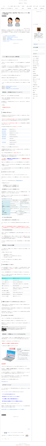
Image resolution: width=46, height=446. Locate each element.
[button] (44, 24)
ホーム (20, 443)
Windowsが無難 (9, 38)
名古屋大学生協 (4, 134)
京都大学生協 (4, 136)
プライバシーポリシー (24, 443)
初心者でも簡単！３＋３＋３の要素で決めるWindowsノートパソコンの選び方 (13, 409)
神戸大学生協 (4, 138)
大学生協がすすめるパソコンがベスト (11, 86)
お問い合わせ (36, 44)
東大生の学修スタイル (5, 381)
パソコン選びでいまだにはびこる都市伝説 (9, 35)
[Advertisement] (16, 49)
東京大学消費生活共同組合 (8, 217)
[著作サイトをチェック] (38, 40)
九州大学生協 (4, 142)
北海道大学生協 (4, 129)
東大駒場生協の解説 (19, 180)
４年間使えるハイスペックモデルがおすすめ (12, 88)
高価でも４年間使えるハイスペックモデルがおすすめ (14, 39)
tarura (39, 32)
